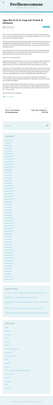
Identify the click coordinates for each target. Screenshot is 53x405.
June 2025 (8, 175)
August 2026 (9, 140)
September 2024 (10, 199)
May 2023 (8, 241)
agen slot (7, 377)
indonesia (7, 96)
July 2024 (8, 204)
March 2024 (9, 215)
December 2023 (10, 223)
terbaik (12, 96)
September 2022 (10, 263)
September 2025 (10, 167)
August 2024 (9, 201)
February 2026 (9, 153)
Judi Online (15, 14)
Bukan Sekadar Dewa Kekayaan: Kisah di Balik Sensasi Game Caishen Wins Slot (24, 308)
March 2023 (9, 247)
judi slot (7, 367)
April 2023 (8, 244)
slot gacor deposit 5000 (11, 356)
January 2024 (9, 220)
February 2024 (9, 217)
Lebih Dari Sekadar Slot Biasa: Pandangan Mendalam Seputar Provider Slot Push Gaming (26, 313)
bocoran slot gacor (9, 374)
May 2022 (8, 271)
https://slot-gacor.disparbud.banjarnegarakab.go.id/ (17, 370)
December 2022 (10, 255)
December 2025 (10, 159)
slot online (7, 334)
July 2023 (8, 236)
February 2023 (9, 249)
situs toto (7, 331)
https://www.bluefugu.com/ (12, 349)
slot (6, 338)
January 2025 (9, 188)
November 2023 (10, 225)
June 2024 (8, 207)
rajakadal (7, 342)
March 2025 (9, 183)
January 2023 (9, 252)
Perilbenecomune (26, 4)
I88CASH (7, 345)
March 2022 (9, 276)
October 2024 (9, 196)
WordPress (26, 401)
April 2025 (8, 180)
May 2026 (8, 145)
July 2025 (8, 172)
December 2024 (10, 191)
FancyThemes (39, 401)
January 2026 (9, 156)
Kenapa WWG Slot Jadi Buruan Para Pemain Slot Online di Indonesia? (21, 297)
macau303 (7, 363)
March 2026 (9, 151)
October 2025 (9, 164)
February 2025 (9, 185)
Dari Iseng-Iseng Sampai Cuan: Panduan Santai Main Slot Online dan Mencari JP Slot (25, 293)
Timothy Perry (10, 27)
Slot (6, 385)
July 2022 (8, 268)
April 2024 (8, 212)
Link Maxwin (8, 352)
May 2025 (8, 177)
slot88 (6, 327)
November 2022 (10, 257)
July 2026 (8, 143)
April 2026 (8, 148)
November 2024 (10, 193)
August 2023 (9, 233)
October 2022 (9, 260)
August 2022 (9, 266)
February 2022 (9, 279)
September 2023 (10, 231)
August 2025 (9, 169)
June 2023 (8, 239)
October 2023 (9, 228)
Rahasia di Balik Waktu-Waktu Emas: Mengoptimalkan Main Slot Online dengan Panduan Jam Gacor (26, 302)
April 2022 (8, 274)
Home (10, 14)
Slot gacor (7, 388)
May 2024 (8, 209)
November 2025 (10, 161)
